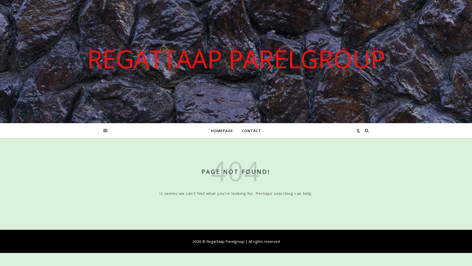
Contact (251, 130)
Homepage (222, 130)
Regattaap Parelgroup (236, 58)
